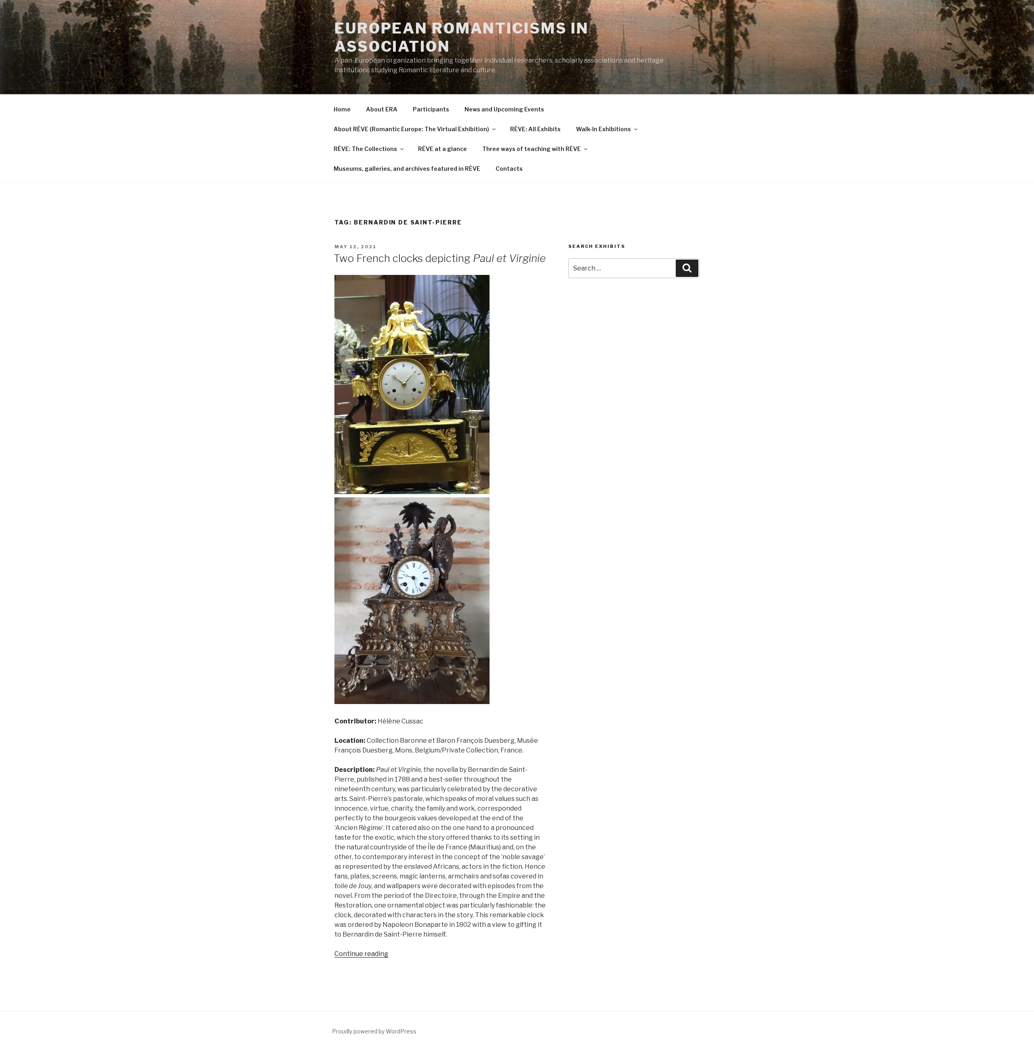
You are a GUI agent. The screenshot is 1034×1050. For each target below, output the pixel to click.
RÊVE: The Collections (365, 148)
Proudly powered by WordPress (374, 1031)
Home (342, 109)
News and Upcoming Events (504, 109)
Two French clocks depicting (440, 258)
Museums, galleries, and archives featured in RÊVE (407, 168)
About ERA (381, 109)
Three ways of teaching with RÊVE (531, 148)
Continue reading (361, 954)
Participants (431, 109)
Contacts (509, 168)
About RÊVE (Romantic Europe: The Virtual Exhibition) (411, 129)
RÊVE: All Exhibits (535, 129)
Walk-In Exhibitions (603, 129)
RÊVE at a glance (442, 148)
